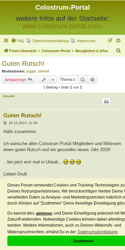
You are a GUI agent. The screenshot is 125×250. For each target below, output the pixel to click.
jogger (31, 71)
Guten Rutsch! (23, 63)
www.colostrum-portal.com (61, 26)
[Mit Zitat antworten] (106, 102)
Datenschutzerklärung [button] (98, 232)
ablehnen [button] (44, 213)
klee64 (43, 71)
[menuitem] (17, 41)
